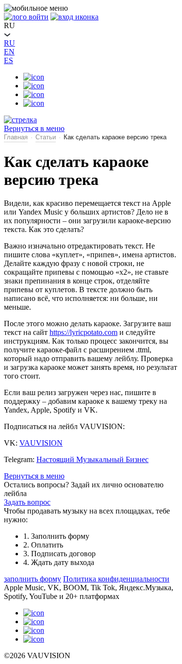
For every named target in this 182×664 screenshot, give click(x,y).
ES (8, 60)
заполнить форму (32, 579)
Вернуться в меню (34, 476)
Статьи (45, 137)
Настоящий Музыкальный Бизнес (92, 459)
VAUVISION (41, 443)
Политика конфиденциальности (116, 579)
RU (9, 43)
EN (9, 52)
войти (39, 17)
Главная (16, 137)
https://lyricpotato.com (83, 332)
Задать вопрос (27, 502)
